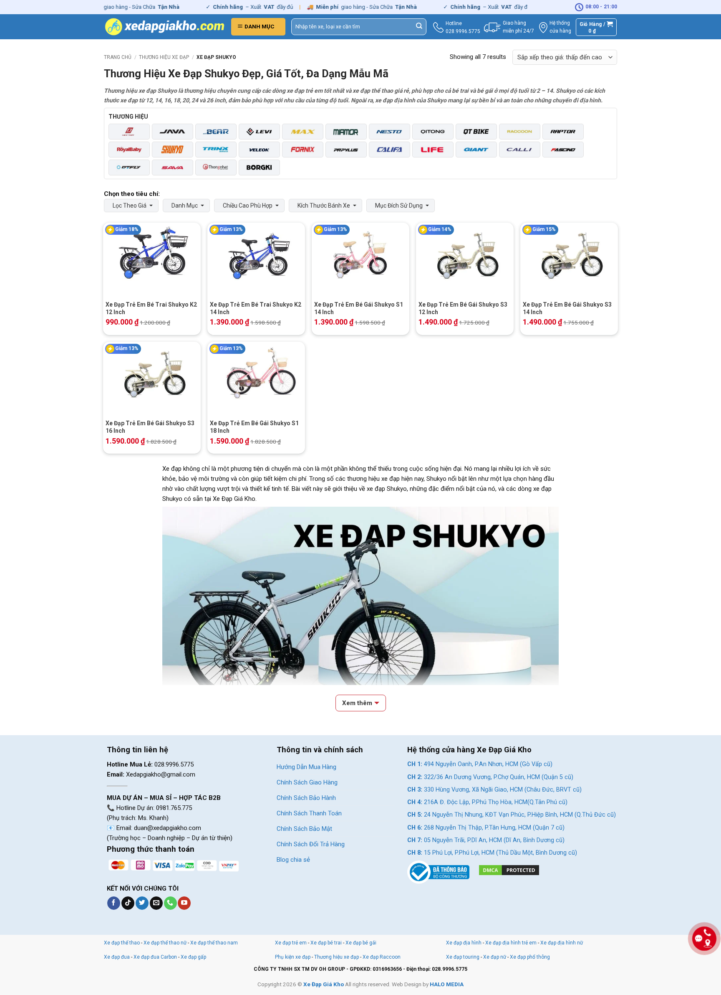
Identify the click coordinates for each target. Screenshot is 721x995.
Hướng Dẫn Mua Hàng (306, 767)
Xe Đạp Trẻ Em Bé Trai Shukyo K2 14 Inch (255, 308)
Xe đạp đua (117, 957)
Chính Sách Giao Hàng (307, 782)
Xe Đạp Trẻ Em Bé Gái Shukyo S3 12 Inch (462, 308)
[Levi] (259, 132)
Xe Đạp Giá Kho (323, 984)
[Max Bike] (302, 132)
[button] (258, 27)
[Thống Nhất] (216, 167)
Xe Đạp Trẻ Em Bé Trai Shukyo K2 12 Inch (151, 308)
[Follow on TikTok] (127, 903)
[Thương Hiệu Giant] (476, 149)
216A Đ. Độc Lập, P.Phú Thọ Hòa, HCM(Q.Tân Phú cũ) (487, 802)
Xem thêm (357, 703)
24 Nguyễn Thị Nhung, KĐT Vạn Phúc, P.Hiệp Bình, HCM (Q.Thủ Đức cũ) (511, 814)
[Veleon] (259, 149)
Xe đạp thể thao (122, 943)
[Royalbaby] (129, 149)
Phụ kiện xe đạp (292, 957)
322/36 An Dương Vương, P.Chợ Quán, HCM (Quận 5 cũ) (490, 777)
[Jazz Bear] (216, 132)
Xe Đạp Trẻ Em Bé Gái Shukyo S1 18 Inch (254, 427)
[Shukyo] (172, 149)
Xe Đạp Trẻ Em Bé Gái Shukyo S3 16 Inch (150, 427)
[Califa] (389, 149)
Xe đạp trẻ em (291, 943)
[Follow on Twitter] (142, 903)
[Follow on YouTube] (184, 903)
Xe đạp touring (462, 957)
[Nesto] (389, 132)
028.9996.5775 (463, 31)
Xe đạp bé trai (326, 943)
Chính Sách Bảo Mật (304, 829)
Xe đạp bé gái (360, 943)
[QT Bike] (476, 132)
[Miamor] (346, 132)
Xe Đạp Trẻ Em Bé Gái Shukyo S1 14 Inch (358, 308)
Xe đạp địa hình (464, 943)
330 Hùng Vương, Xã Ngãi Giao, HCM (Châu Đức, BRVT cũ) (494, 789)
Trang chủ (117, 57)
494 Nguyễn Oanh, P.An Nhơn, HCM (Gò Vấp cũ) (479, 764)
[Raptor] (563, 132)
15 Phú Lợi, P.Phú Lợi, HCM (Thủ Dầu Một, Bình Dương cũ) (492, 852)
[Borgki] (259, 167)
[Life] (433, 149)
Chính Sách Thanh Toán (309, 813)
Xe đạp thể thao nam (214, 943)
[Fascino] (563, 149)
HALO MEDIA (447, 984)
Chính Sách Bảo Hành (306, 798)
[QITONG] (433, 132)
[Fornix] (302, 149)
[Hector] (129, 132)
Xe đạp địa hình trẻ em (511, 943)
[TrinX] (216, 149)
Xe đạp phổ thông (530, 957)
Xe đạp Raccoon (382, 957)
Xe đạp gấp (193, 957)
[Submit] (419, 26)
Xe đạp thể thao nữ (166, 943)
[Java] (172, 132)
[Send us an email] (156, 903)
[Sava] (172, 167)
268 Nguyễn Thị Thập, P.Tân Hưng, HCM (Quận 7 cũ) (486, 827)
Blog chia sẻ (293, 859)
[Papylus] (346, 149)
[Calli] (519, 149)
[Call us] (170, 903)
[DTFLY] (129, 167)
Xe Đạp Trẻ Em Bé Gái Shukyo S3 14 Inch (567, 308)
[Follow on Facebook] (113, 903)
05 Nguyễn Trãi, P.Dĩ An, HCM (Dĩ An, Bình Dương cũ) (486, 840)
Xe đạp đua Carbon (155, 957)
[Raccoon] (519, 132)
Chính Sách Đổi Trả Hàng (311, 844)
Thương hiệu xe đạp (164, 57)
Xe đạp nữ (494, 957)
